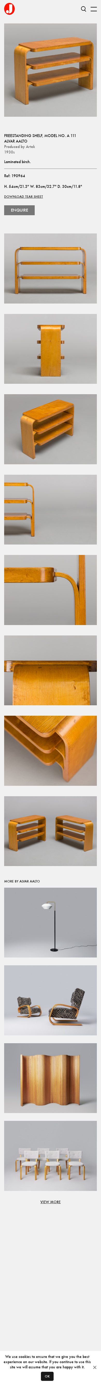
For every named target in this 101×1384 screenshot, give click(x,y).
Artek (30, 146)
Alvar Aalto (15, 141)
